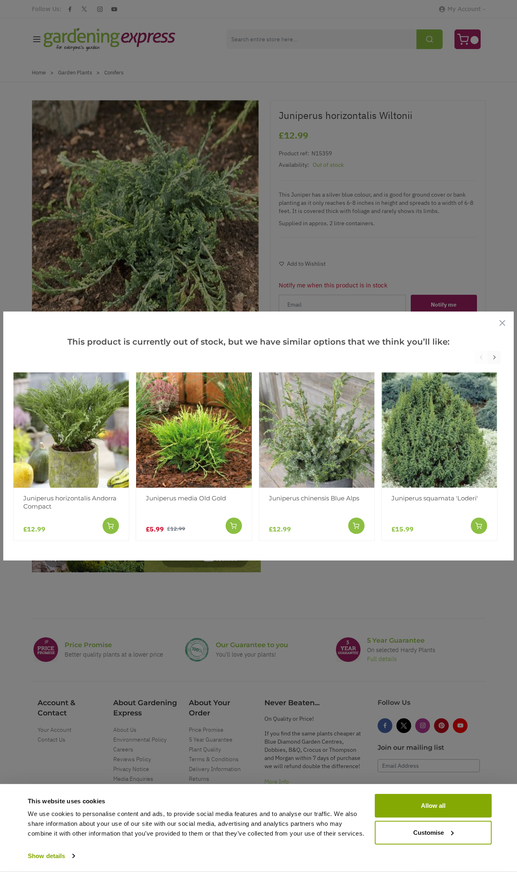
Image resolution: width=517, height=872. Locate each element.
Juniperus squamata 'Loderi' (435, 498)
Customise (428, 832)
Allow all (433, 805)
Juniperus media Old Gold (186, 498)
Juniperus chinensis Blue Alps (314, 498)
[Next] (494, 357)
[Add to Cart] (111, 526)
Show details (46, 855)
